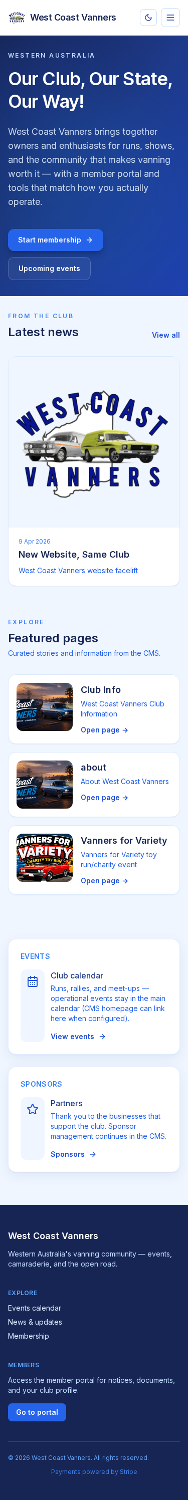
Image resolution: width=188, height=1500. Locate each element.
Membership (28, 1336)
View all (166, 335)
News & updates (35, 1322)
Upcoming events (49, 268)
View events (72, 1036)
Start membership (49, 239)
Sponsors (68, 1154)
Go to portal (37, 1412)
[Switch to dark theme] (148, 17)
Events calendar (34, 1308)
